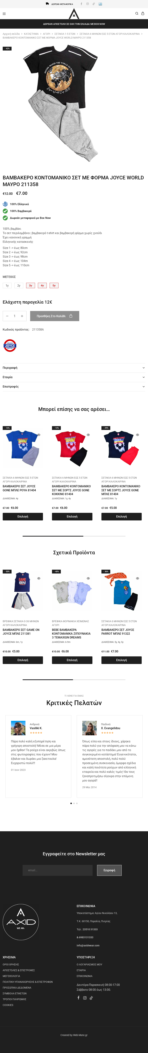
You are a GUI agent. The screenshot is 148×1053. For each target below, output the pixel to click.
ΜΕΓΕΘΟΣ (9, 277)
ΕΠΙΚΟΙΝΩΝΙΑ (84, 976)
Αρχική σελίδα (11, 33)
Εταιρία (7, 377)
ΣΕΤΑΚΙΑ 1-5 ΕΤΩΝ (65, 33)
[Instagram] (85, 998)
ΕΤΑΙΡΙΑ (81, 970)
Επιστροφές (11, 386)
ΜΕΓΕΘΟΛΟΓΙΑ (11, 976)
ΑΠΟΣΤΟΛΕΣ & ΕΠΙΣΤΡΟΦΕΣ (19, 970)
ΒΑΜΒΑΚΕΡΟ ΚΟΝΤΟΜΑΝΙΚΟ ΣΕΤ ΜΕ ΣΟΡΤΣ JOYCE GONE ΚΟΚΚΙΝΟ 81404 (71, 490)
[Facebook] (78, 998)
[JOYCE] (10, 346)
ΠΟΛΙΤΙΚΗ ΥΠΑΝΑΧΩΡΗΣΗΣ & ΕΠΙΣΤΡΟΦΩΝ (28, 981)
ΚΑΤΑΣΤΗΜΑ (31, 33)
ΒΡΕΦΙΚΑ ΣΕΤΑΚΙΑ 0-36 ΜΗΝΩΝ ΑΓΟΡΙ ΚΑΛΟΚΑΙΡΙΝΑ (21, 623)
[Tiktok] (91, 998)
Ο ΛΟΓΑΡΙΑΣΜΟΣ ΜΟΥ (89, 964)
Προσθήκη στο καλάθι (51, 316)
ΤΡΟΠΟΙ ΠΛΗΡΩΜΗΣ (14, 999)
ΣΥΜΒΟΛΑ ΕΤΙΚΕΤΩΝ (15, 993)
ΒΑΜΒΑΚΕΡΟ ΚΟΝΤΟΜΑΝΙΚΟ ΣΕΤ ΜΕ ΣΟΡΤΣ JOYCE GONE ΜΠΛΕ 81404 (120, 490)
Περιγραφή (10, 367)
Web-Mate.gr (80, 1035)
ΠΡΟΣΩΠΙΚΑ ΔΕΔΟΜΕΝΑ (17, 987)
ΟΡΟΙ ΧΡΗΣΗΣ (11, 964)
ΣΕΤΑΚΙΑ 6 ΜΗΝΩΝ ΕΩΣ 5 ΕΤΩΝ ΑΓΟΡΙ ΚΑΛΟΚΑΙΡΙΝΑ (110, 33)
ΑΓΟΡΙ (46, 33)
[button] (7, 285)
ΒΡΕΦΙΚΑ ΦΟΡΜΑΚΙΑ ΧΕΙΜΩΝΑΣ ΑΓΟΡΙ (70, 623)
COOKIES (8, 1005)
